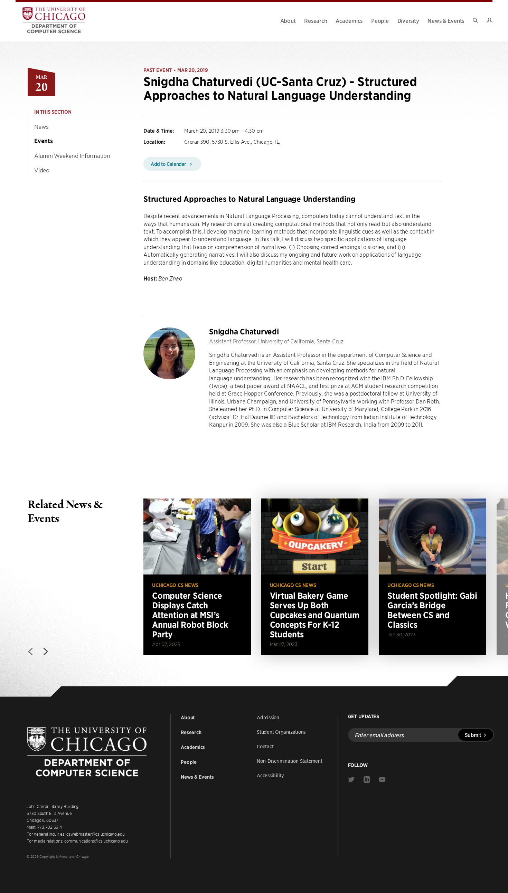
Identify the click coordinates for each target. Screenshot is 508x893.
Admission (268, 717)
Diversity (408, 20)
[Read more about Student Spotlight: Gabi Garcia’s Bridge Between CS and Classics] (432, 576)
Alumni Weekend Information (72, 155)
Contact (265, 746)
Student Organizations (281, 732)
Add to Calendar (169, 164)
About (288, 20)
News (41, 126)
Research (315, 20)
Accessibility (270, 775)
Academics (349, 20)
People (380, 20)
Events (43, 140)
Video (41, 170)
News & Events (445, 20)
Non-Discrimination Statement (289, 761)
